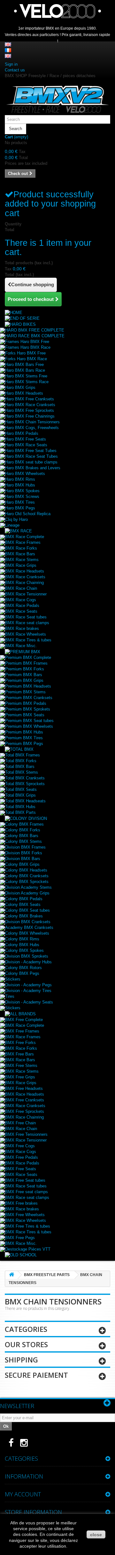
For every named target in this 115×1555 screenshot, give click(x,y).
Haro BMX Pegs (20, 508)
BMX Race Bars (20, 553)
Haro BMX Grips (20, 387)
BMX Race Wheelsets (25, 634)
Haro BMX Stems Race (27, 381)
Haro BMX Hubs (20, 485)
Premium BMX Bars (23, 674)
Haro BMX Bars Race (25, 370)
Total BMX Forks (20, 760)
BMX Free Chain (20, 1123)
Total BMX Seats (21, 789)
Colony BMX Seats (23, 904)
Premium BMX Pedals (25, 703)
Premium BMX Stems (25, 692)
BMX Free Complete (24, 1019)
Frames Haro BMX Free (27, 341)
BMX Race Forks (21, 548)
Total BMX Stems (21, 772)
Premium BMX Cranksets (28, 697)
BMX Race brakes (22, 628)
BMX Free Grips (20, 1077)
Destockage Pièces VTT (27, 1249)
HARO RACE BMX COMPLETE (35, 335)
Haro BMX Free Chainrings (30, 416)
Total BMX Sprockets (25, 783)
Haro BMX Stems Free (26, 376)
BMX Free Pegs (20, 1237)
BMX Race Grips (20, 565)
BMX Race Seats (21, 611)
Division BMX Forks (23, 853)
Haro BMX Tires (20, 502)
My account (23, 1494)
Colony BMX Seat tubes (27, 910)
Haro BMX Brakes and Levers (32, 467)
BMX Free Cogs (20, 1145)
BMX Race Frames (23, 542)
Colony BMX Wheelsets (27, 933)
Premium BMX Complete (28, 657)
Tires (9, 996)
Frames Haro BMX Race (27, 347)
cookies (29, 1534)
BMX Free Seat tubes (25, 1180)
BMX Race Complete (24, 536)
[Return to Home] (11, 1275)
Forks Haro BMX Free (25, 353)
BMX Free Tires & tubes (27, 1226)
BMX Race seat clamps (27, 622)
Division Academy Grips (27, 893)
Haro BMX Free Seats (25, 439)
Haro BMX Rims (20, 479)
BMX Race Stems (22, 559)
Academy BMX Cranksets (29, 927)
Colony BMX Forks (22, 830)
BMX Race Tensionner (26, 594)
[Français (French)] (8, 49)
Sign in (11, 64)
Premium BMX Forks (24, 669)
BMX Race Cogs (20, 599)
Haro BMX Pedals (21, 433)
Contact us (15, 70)
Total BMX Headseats (25, 801)
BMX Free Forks (20, 1042)
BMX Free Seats (20, 1168)
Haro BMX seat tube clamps (31, 462)
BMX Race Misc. (21, 645)
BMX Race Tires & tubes (28, 640)
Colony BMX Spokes (24, 950)
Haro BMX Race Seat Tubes (31, 456)
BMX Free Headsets (24, 1088)
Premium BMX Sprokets (27, 709)
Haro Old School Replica (27, 513)
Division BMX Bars (22, 858)
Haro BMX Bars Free (24, 364)
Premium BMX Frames (26, 663)
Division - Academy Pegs (28, 984)
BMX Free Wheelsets (25, 1214)
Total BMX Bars (19, 766)
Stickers (12, 979)
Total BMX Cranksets (25, 778)
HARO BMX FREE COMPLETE (34, 330)
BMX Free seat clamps (26, 1191)
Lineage (12, 525)
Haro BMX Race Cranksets (30, 404)
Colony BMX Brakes (24, 916)
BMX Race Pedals (22, 605)
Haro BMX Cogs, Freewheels (32, 427)
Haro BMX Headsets (24, 393)
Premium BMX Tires (24, 737)
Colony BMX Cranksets (27, 875)
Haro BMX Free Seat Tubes (31, 450)
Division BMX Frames (25, 847)
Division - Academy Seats (29, 1002)
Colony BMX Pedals (23, 898)
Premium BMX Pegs (24, 743)
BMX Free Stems (21, 1065)
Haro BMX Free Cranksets (29, 399)
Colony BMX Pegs (22, 973)
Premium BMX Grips (24, 680)
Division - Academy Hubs (28, 962)
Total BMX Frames (22, 755)
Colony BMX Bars (21, 835)
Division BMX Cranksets (27, 921)
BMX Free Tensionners (26, 1134)
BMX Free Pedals (21, 1157)
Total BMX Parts (20, 812)
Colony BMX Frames (24, 824)
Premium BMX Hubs (24, 732)
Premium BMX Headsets (28, 686)
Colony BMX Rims (22, 939)
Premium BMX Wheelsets (29, 726)
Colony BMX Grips (22, 864)
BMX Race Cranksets (25, 576)
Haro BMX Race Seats (26, 444)
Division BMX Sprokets (26, 956)
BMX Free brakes (21, 1203)
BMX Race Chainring (24, 582)
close (96, 1534)
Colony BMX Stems (23, 841)
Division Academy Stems (28, 887)
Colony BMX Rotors (23, 967)
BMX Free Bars (19, 1054)
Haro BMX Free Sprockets (29, 410)
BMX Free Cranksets (24, 1100)
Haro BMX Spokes (22, 490)
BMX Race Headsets (24, 571)
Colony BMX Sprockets (27, 881)
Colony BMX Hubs (22, 944)
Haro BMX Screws (22, 496)
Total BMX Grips (20, 795)
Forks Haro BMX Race (26, 358)
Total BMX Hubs (20, 806)
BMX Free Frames (22, 1031)
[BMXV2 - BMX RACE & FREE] (57, 99)
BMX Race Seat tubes (26, 617)
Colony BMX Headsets (26, 870)
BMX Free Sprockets (24, 1111)
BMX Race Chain (21, 588)
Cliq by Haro (16, 519)
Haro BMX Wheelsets (25, 473)
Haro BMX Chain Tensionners (32, 422)
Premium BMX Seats (24, 714)
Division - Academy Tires (28, 990)
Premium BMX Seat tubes (29, 720)
